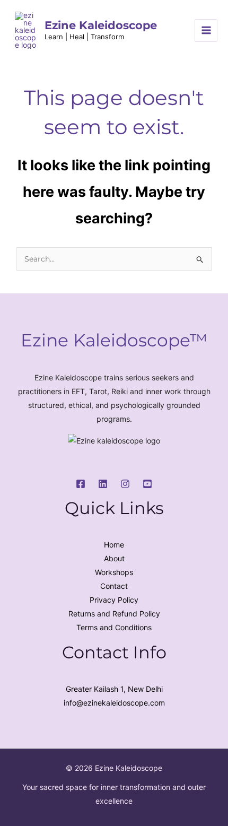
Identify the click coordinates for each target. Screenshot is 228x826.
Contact (114, 585)
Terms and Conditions (114, 627)
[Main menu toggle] (206, 30)
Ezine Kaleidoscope (101, 25)
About (114, 558)
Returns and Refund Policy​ (114, 613)
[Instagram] (125, 484)
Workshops (114, 572)
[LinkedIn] (103, 484)
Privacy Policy (114, 599)
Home (114, 544)
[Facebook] (80, 484)
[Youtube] (147, 484)
